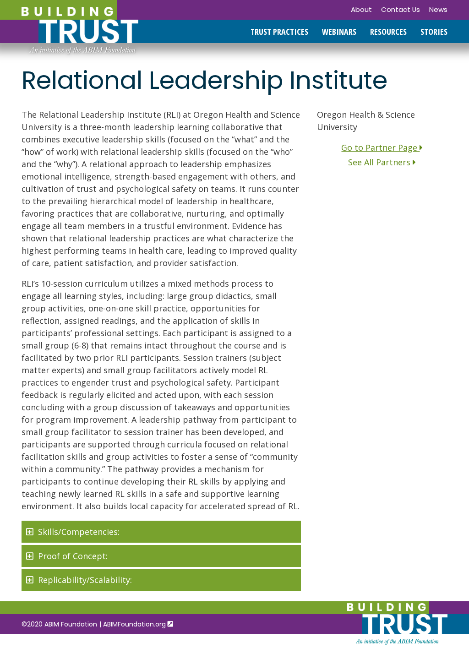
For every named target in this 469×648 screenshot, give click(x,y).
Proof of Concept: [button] (73, 555)
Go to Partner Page (380, 147)
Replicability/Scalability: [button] (85, 579)
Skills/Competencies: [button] (79, 531)
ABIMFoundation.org (135, 624)
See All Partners (380, 162)
